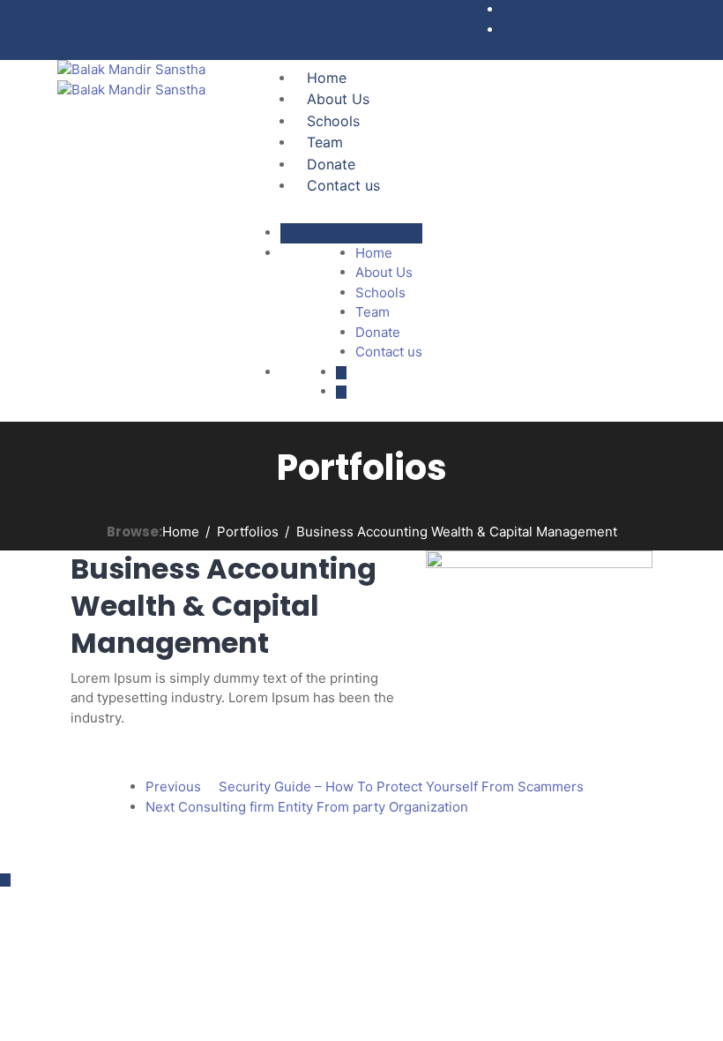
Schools (333, 121)
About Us (338, 99)
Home (327, 77)
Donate (331, 164)
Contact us (343, 185)
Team (325, 142)
